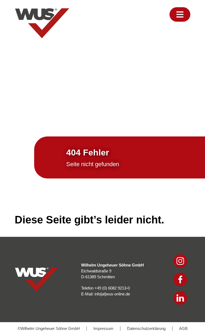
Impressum (103, 328)
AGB (183, 328)
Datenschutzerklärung (146, 328)
